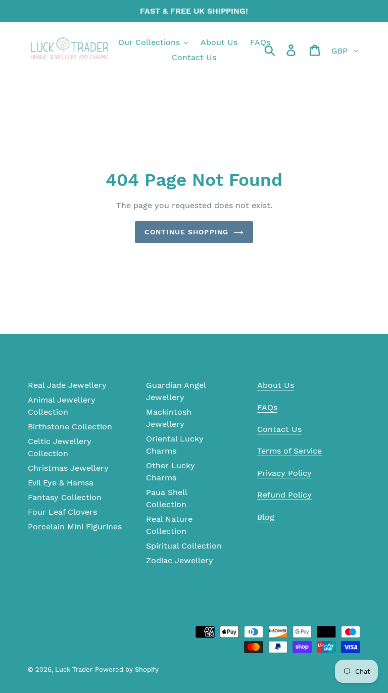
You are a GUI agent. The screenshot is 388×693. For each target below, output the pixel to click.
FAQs (267, 407)
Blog (265, 517)
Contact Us (279, 429)
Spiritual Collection (184, 546)
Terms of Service (289, 451)
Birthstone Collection (70, 426)
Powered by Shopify (127, 669)
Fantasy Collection (65, 497)
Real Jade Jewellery (67, 385)
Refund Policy (284, 495)
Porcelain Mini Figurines (75, 526)
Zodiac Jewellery (179, 560)
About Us (275, 385)
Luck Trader (73, 669)
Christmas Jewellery (68, 468)
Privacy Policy (284, 473)
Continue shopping (186, 232)
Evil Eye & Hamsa (60, 482)
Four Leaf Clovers (62, 512)
